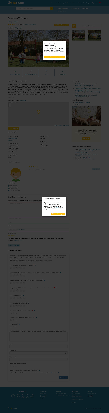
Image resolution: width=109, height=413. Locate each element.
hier (57, 207)
